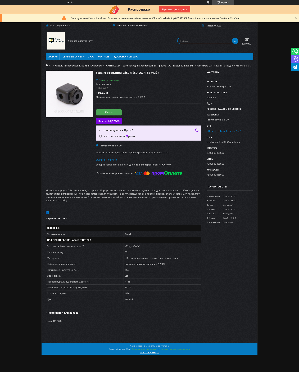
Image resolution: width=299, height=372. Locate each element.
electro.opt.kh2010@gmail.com (223, 141)
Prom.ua (165, 345)
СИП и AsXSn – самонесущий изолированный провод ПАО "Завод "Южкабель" (150, 65)
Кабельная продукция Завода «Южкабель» (79, 65)
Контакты (104, 56)
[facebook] (47, 212)
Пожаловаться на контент (144, 349)
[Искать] (235, 41)
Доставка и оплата (126, 56)
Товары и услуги (71, 56)
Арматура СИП (205, 65)
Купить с (102, 121)
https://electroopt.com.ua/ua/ (224, 130)
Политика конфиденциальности (175, 349)
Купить (109, 112)
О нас (91, 56)
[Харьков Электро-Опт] (56, 41)
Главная (52, 56)
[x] (50, 212)
